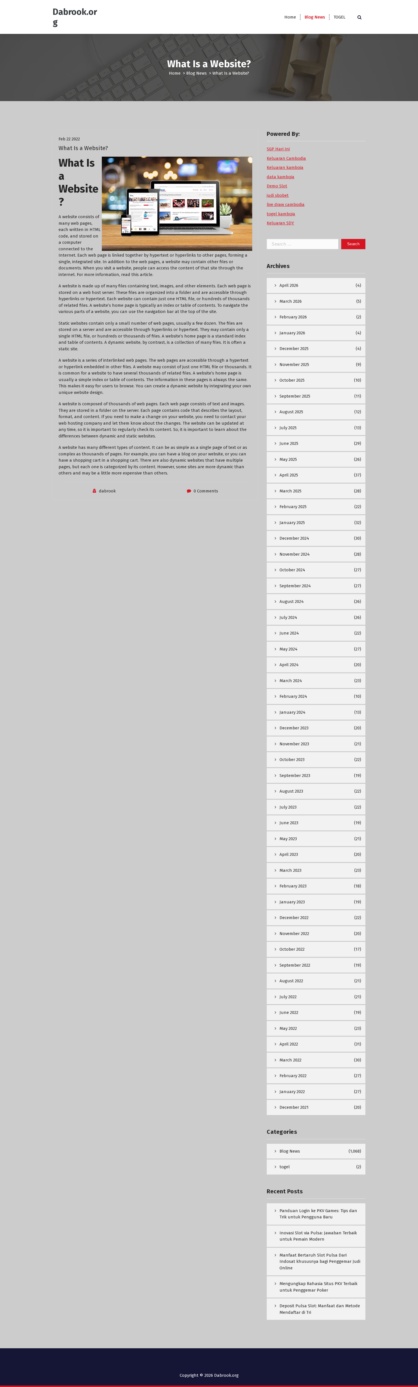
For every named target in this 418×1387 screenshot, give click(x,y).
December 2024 (294, 538)
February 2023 (293, 886)
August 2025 (291, 411)
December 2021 (294, 1107)
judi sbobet (278, 195)
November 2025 (294, 364)
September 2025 (295, 396)
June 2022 (289, 1012)
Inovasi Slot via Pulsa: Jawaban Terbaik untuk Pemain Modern (318, 1236)
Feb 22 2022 (69, 139)
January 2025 (292, 522)
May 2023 (288, 838)
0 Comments (206, 491)
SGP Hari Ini (278, 149)
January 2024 (292, 712)
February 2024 (293, 696)
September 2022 (295, 965)
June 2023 (289, 822)
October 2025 (292, 380)
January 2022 (292, 1091)
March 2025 (290, 491)
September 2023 (295, 775)
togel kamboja (281, 213)
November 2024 (295, 554)
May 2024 (288, 649)
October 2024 (292, 569)
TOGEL (339, 17)
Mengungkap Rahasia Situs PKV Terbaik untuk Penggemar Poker (318, 1287)
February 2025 (293, 506)
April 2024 (289, 664)
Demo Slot (277, 186)
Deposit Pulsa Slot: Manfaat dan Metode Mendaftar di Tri (320, 1309)
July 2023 (288, 807)
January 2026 (292, 333)
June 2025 (289, 443)
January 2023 (292, 902)
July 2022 (288, 996)
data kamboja (280, 176)
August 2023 (291, 791)
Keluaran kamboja (285, 167)
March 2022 (290, 1060)
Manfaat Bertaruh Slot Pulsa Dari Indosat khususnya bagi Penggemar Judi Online (320, 1262)
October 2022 (292, 949)
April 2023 (289, 854)
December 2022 (294, 917)
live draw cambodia (286, 204)
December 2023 (294, 728)
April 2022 (289, 1044)
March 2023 (290, 870)
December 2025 (294, 348)
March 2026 (291, 301)
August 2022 (291, 980)
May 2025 (288, 459)
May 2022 (288, 1028)
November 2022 (294, 933)
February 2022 (293, 1075)
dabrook (107, 491)
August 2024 (292, 601)
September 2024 (295, 585)
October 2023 (292, 759)
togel (285, 1166)
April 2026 (289, 285)
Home (290, 17)
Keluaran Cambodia (286, 158)
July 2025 (288, 427)
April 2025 (289, 475)
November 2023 (294, 743)
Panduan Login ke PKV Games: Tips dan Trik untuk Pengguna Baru (318, 1214)
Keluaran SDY (280, 223)
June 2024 (289, 633)
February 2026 (293, 317)
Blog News (315, 17)
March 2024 (291, 680)
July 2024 (288, 617)
